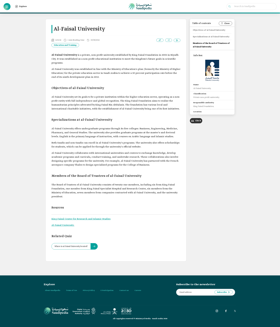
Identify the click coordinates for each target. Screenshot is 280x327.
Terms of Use (71, 290)
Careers (137, 290)
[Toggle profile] (7, 6)
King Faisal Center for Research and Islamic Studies (81, 218)
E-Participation (107, 290)
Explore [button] (23, 6)
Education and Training (65, 45)
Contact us (124, 290)
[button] (7, 6)
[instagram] (217, 311)
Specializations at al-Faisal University (211, 37)
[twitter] (235, 311)
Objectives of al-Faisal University (209, 30)
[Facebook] (226, 311)
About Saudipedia (52, 290)
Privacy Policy (89, 290)
